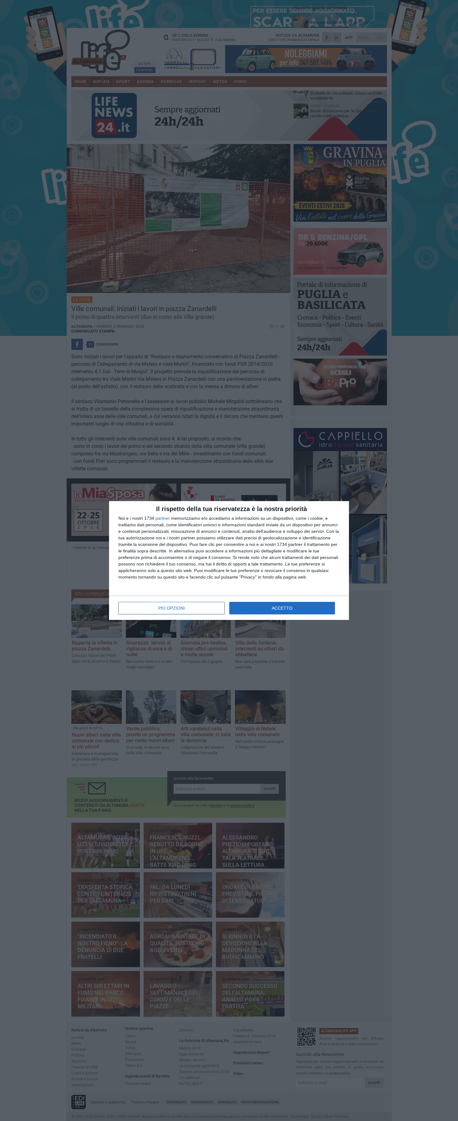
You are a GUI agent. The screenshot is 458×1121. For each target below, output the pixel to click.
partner (162, 518)
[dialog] (229, 560)
